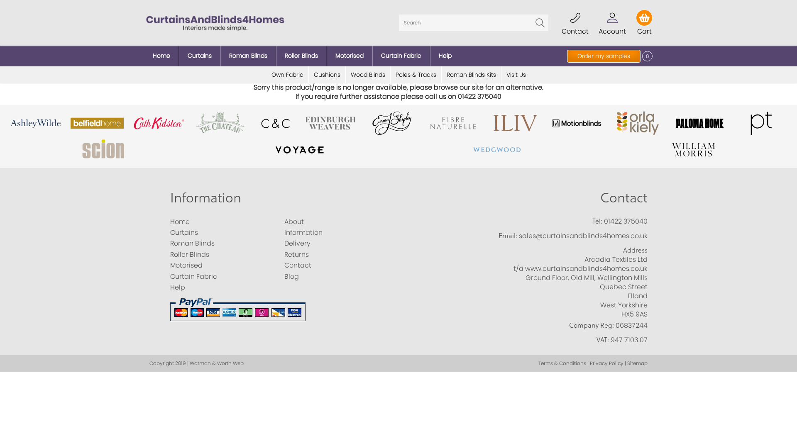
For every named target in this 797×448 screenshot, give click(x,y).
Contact (624, 197)
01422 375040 (626, 221)
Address (635, 250)
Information (205, 197)
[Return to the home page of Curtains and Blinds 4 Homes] (215, 22)
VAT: (603, 339)
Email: (508, 235)
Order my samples (603, 56)
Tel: (597, 221)
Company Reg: (591, 325)
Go (540, 23)
